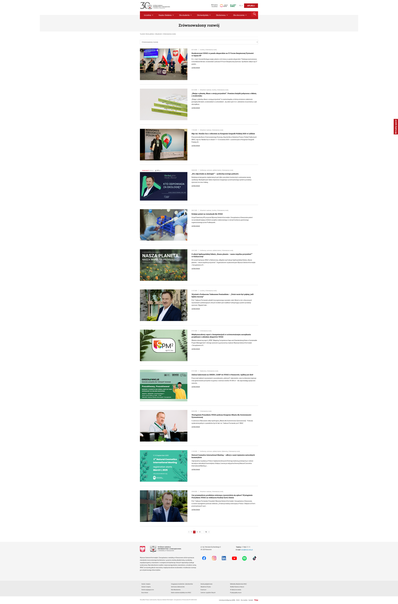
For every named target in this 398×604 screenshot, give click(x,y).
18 (206, 532)
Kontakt (251, 600)
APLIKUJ (251, 6)
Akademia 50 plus (206, 587)
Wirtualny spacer (396, 126)
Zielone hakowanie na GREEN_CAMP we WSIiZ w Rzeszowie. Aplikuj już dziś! (222, 375)
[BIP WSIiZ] (256, 600)
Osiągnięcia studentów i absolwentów (182, 584)
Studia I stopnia (145, 584)
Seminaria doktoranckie (178, 587)
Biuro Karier (144, 592)
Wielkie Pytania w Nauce (237, 587)
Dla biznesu (221, 15)
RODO (238, 600)
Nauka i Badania (165, 15)
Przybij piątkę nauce (235, 592)
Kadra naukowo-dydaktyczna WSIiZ (181, 592)
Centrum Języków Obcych (208, 592)
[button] (254, 13)
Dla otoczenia (238, 15)
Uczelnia (147, 15)
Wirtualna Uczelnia (214, 5)
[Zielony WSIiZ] (233, 5)
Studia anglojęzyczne (147, 589)
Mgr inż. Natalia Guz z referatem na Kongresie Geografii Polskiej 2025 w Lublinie (223, 133)
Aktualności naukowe (205, 90)
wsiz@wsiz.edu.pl (247, 550)
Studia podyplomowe (206, 584)
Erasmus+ (203, 589)
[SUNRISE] (223, 5)
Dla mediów (244, 600)
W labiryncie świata (235, 589)
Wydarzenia (203, 371)
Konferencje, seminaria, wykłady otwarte (210, 170)
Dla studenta (184, 15)
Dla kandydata (202, 15)
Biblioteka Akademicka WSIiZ (238, 584)
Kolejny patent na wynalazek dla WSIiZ (207, 214)
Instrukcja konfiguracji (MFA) (227, 600)
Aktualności (158, 34)
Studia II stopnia (146, 587)
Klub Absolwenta (175, 589)
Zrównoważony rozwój (211, 49)
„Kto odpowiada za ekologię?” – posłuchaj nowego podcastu (215, 174)
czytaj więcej (196, 67)
